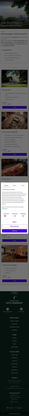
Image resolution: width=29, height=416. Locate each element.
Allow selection (14, 226)
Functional (6, 213)
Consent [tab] (6, 185)
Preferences (15, 213)
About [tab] (22, 185)
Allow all (14, 231)
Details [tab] (14, 185)
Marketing (23, 213)
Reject (14, 222)
